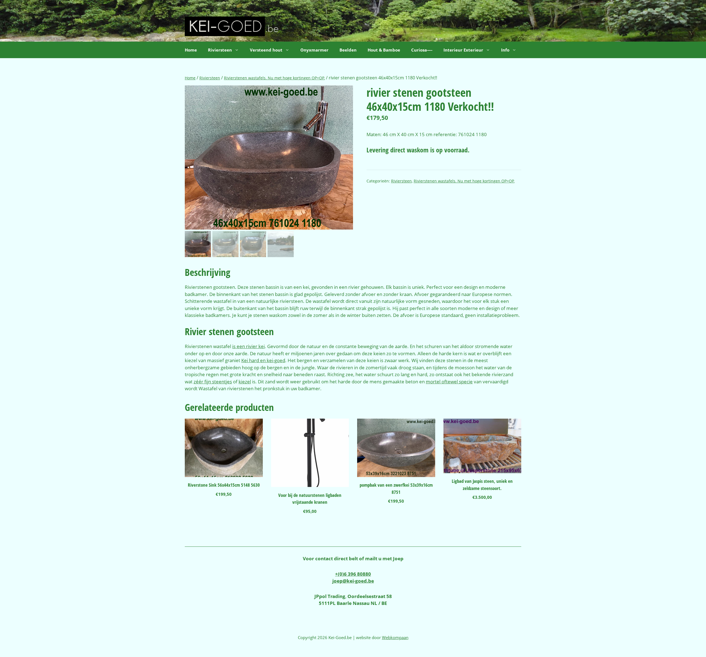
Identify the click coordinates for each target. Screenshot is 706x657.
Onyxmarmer (314, 50)
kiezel (245, 381)
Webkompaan (395, 637)
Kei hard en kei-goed (263, 360)
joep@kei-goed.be (353, 581)
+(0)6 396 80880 (353, 574)
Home (191, 50)
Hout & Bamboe (384, 50)
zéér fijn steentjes (213, 381)
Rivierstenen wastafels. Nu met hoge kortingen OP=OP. (274, 77)
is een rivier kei (248, 346)
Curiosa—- (421, 50)
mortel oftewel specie (449, 381)
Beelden (348, 50)
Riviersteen (209, 77)
